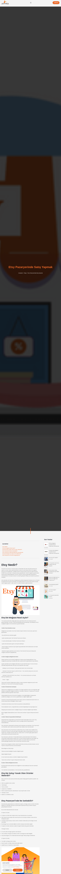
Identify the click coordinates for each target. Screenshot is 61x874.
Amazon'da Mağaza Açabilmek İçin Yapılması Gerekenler (51, 552)
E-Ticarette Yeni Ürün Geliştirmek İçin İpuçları (51, 565)
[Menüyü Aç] (30, 2)
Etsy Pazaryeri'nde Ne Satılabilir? (10, 551)
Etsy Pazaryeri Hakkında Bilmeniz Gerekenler (12, 552)
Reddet (7, 870)
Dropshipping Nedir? (53, 585)
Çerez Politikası (15, 867)
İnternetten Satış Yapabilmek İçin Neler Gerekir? (51, 572)
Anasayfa (20, 273)
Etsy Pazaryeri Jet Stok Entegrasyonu (11, 555)
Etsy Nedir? (5, 546)
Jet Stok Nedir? (52, 590)
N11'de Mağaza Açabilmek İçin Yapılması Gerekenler (51, 545)
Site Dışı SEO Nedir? (53, 558)
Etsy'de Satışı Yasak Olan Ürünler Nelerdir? (12, 549)
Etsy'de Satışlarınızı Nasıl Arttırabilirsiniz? (11, 554)
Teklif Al (56, 2)
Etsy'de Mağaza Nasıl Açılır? (8, 548)
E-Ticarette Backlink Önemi (54, 597)
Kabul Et (17, 870)
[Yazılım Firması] (5, 2)
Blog (25, 273)
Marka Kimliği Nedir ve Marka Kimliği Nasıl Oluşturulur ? (51, 579)
